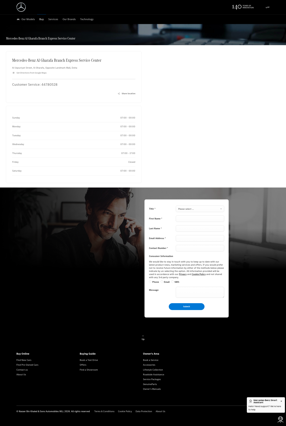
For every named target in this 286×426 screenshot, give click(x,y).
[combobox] (200, 209)
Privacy (183, 274)
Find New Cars (23, 360)
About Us (21, 374)
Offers (83, 364)
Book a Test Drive (89, 360)
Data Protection (144, 411)
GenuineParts (150, 384)
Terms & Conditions (104, 411)
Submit (186, 306)
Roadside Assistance (153, 374)
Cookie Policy (199, 274)
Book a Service (150, 360)
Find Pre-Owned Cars (27, 364)
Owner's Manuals (152, 389)
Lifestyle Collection (153, 369)
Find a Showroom (89, 369)
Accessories (149, 364)
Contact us (22, 369)
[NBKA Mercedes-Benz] (21, 7)
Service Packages (152, 379)
